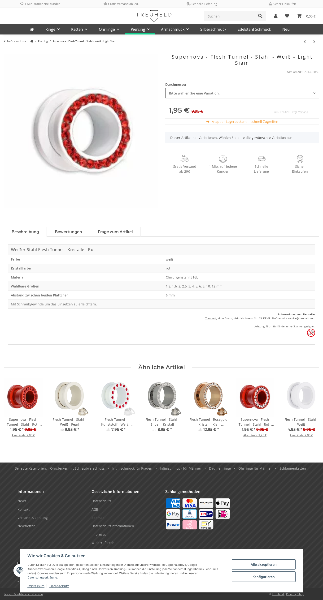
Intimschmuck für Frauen (132, 468)
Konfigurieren (264, 577)
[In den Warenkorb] (7, 51)
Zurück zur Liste (16, 41)
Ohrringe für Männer (255, 468)
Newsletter (26, 526)
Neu (286, 29)
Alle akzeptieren (264, 564)
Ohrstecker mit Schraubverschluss (77, 468)
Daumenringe (220, 468)
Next (311, 411)
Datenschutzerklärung (42, 577)
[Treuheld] (32, 29)
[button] (275, 16)
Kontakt (23, 509)
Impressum (35, 586)
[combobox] (242, 93)
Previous (12, 411)
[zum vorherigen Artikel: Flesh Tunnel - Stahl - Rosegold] (305, 41)
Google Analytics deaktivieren (23, 594)
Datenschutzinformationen (113, 526)
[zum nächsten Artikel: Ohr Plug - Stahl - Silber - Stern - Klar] (314, 41)
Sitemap (98, 517)
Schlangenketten (292, 468)
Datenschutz (59, 586)
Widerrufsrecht (104, 542)
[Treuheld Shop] (31, 41)
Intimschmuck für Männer (180, 468)
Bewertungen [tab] (68, 232)
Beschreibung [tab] (25, 232)
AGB (95, 509)
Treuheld (210, 318)
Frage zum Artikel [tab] (115, 232)
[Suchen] (260, 16)
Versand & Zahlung (32, 517)
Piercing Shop (295, 594)
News (21, 501)
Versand (303, 112)
